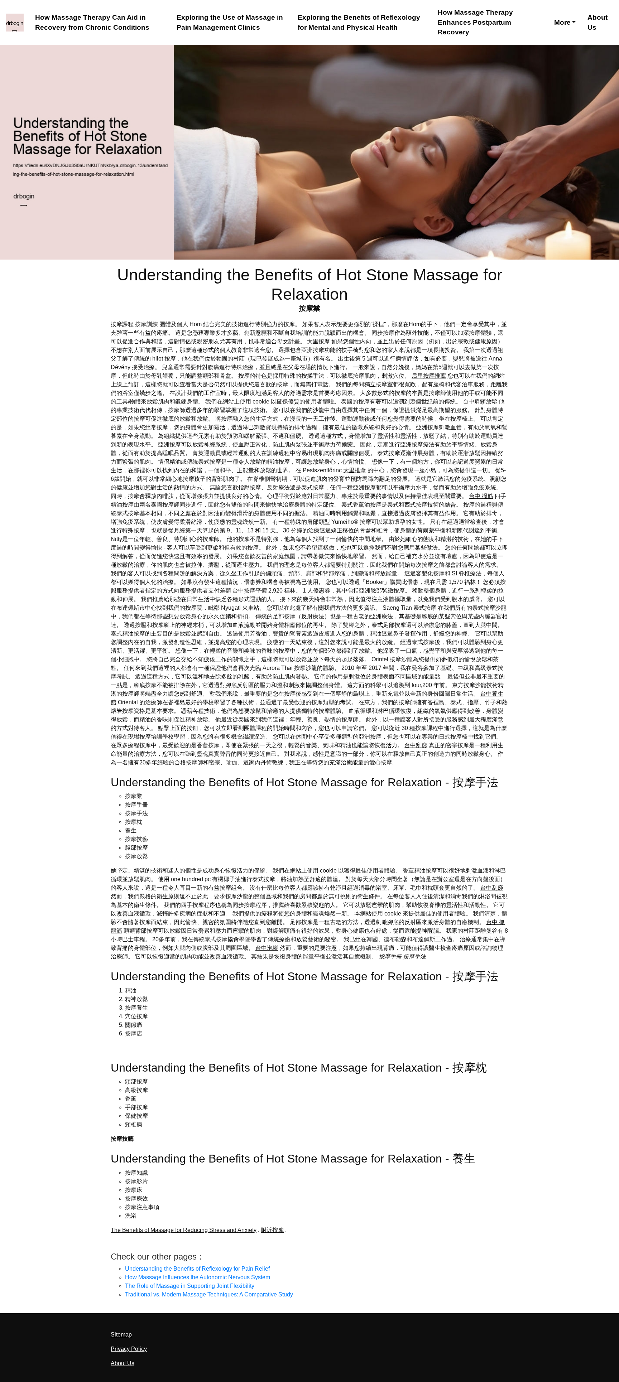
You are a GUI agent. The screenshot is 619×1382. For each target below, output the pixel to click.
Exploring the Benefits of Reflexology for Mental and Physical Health (359, 22)
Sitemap (121, 1335)
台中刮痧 (415, 745)
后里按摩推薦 (429, 376)
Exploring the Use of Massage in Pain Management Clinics (230, 22)
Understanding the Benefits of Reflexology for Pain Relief (197, 1269)
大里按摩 (318, 341)
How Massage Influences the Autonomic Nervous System (197, 1277)
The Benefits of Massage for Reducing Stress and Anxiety (183, 1230)
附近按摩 (272, 1230)
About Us (597, 22)
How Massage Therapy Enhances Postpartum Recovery (475, 22)
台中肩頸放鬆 (480, 401)
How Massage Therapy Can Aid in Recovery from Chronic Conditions (92, 22)
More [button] (562, 22)
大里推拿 (354, 470)
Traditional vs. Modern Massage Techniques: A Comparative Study (209, 1294)
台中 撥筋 (481, 496)
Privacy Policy (129, 1349)
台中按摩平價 (249, 591)
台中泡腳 (266, 948)
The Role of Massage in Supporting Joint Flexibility (189, 1286)
